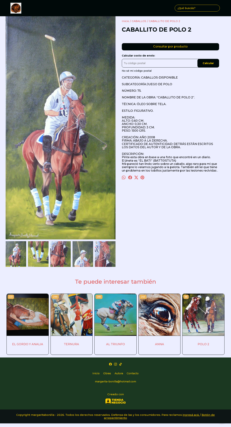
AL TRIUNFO (115, 344)
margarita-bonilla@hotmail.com (115, 381)
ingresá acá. (191, 415)
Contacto (133, 373)
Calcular (208, 63)
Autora (119, 373)
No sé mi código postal (137, 70)
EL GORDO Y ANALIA (27, 344)
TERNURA (71, 344)
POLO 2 (203, 344)
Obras (107, 373)
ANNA (159, 344)
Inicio (96, 373)
